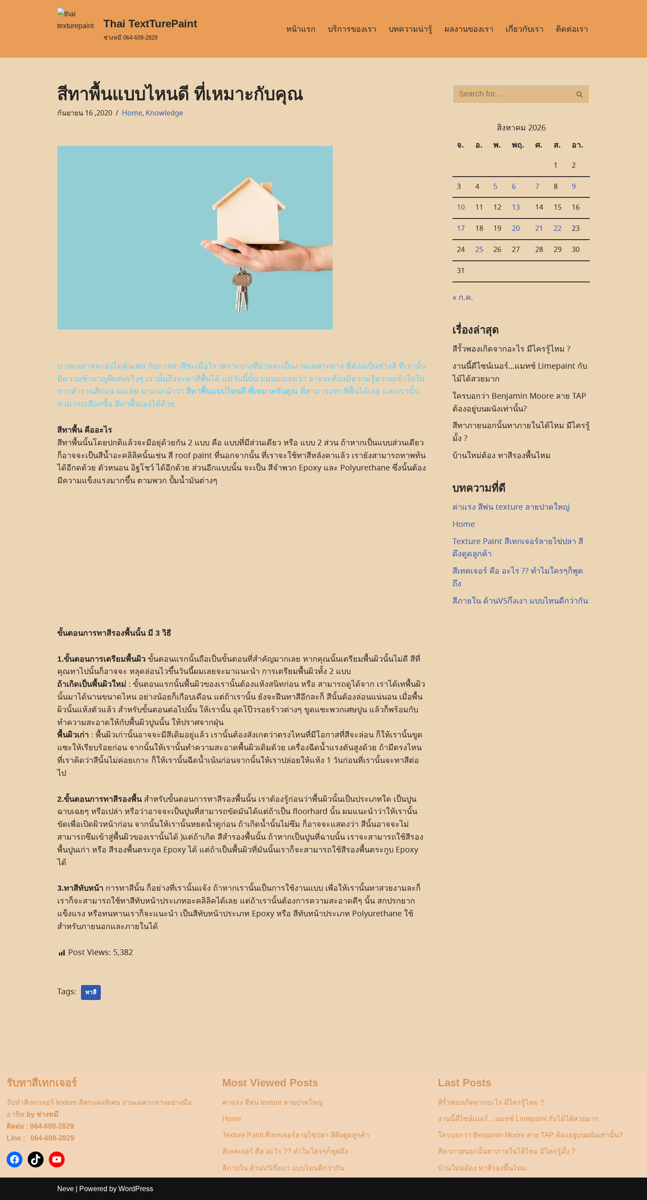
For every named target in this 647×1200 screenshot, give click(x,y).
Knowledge (164, 113)
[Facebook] (14, 1159)
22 (558, 228)
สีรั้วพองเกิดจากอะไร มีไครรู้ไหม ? (511, 349)
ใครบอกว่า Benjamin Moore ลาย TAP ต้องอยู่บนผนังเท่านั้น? (530, 1135)
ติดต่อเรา (572, 29)
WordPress (135, 1189)
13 (516, 207)
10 (461, 207)
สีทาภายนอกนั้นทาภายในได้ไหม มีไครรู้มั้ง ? (506, 1151)
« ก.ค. (462, 297)
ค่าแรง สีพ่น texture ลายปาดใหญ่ (511, 507)
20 (516, 228)
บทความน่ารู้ (410, 29)
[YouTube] (57, 1159)
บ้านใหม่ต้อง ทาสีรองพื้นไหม (501, 455)
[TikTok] (36, 1159)
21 (539, 228)
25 (479, 249)
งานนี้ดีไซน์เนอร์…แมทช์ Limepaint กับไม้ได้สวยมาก (518, 1118)
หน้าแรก (301, 29)
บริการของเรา (352, 29)
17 (461, 228)
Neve (65, 1189)
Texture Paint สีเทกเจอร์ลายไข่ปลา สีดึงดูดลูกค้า (295, 1135)
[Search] (580, 94)
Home (132, 113)
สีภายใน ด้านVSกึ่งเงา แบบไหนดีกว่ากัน (520, 601)
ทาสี (90, 992)
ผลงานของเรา (469, 29)
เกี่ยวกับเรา (525, 29)
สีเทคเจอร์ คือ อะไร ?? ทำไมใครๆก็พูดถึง (285, 1151)
